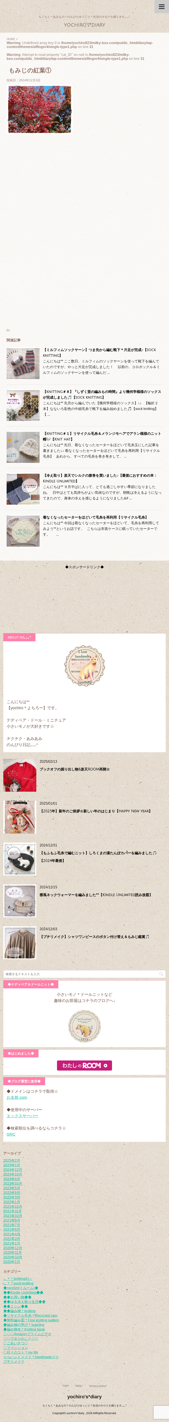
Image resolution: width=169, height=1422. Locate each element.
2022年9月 (11, 1193)
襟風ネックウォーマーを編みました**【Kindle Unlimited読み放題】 (96, 895)
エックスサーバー (22, 1116)
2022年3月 (11, 1197)
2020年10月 (12, 1257)
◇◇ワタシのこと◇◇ (21, 1338)
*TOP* (65, 1386)
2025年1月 (11, 1165)
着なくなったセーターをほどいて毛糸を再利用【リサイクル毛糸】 (96, 517)
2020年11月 (12, 1252)
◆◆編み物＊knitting (19, 1311)
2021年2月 (11, 1239)
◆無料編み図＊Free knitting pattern (31, 1320)
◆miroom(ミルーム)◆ (20, 1288)
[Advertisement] (84, 186)
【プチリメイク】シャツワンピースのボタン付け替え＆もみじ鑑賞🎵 (95, 937)
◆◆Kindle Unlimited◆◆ (23, 1292)
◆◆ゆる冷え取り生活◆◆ (24, 1302)
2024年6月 (11, 1179)
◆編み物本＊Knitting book (24, 1329)
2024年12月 (12, 1170)
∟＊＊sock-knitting (18, 1283)
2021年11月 (12, 1211)
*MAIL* (79, 1386)
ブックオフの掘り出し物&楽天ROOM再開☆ (75, 769)
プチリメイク (13, 1361)
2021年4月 (11, 1234)
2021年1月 (11, 1243)
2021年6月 (11, 1229)
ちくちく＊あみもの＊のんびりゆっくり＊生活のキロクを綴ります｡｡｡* (84, 1405)
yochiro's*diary (84, 25)
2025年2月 (11, 1160)
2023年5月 (11, 1188)
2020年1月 (11, 1262)
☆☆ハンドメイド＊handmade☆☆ (31, 1357)
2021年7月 (11, 1225)
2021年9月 (11, 1220)
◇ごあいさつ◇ (15, 1343)
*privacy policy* (98, 1386)
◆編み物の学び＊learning (23, 1325)
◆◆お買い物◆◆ (17, 1297)
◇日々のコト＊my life (20, 1352)
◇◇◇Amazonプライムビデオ (27, 1334)
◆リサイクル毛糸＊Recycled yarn (30, 1315)
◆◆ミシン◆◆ (15, 1306)
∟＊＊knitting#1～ (18, 1279)
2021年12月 (12, 1206)
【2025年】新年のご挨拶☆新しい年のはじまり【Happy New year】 (96, 811)
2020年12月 (12, 1248)
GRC (11, 1134)
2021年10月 (12, 1216)
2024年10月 (12, 1174)
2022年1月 (11, 1202)
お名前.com (17, 1097)
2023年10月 (12, 1183)
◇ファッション (15, 1348)
